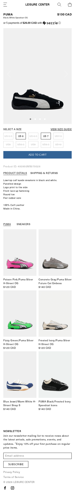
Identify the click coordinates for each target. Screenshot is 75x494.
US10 (58, 144)
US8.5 (21, 144)
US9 (33, 144)
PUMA (8, 14)
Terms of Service (13, 477)
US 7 (46, 136)
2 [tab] (35, 119)
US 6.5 (33, 136)
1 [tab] (30, 119)
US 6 (21, 136)
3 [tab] (40, 119)
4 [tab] (45, 119)
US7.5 (58, 136)
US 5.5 (8, 136)
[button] (32, 23)
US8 (8, 144)
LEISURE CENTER (24, 482)
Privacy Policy (11, 472)
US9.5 (46, 144)
